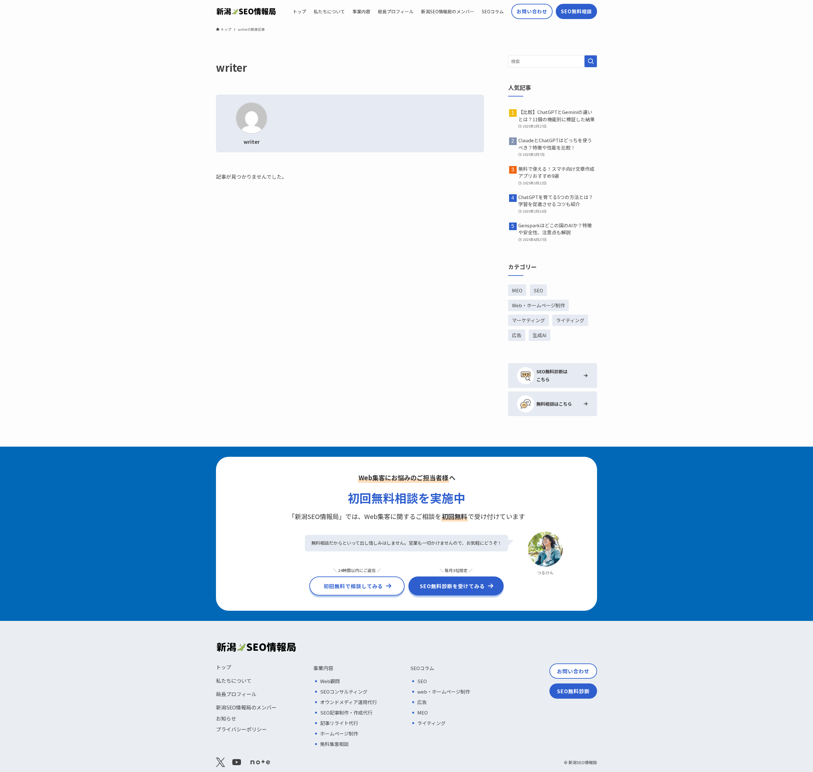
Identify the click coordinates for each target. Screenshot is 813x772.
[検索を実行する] (590, 61)
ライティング (570, 320)
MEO (517, 290)
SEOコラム (422, 668)
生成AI (540, 335)
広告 (516, 335)
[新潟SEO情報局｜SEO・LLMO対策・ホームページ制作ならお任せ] (246, 11)
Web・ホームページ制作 (538, 305)
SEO (538, 290)
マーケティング (528, 320)
